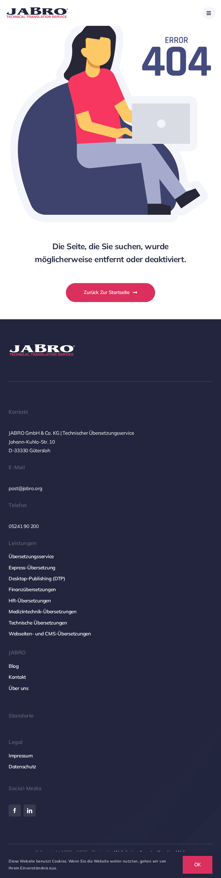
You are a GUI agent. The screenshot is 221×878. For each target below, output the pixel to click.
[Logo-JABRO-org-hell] (42, 344)
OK (197, 864)
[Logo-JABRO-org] (37, 8)
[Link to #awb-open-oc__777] (209, 13)
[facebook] (15, 810)
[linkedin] (30, 810)
